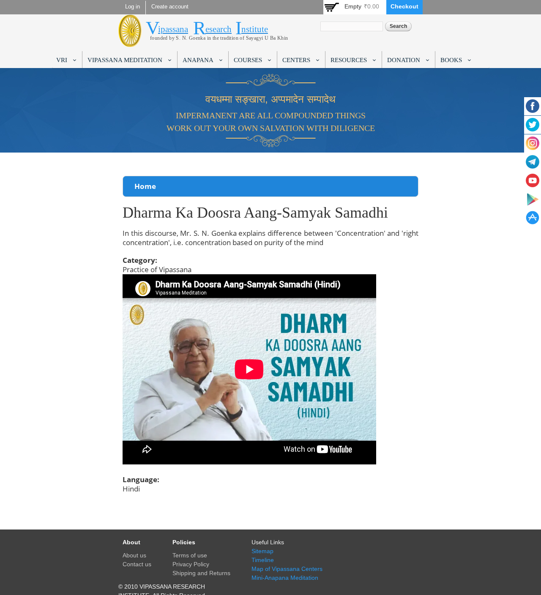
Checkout (404, 6)
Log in (132, 7)
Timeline (262, 560)
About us (134, 555)
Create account (170, 7)
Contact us (137, 564)
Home (145, 186)
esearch (218, 29)
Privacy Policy (190, 564)
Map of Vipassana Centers (286, 568)
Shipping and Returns (201, 573)
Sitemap (262, 551)
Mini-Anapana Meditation (284, 577)
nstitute (254, 29)
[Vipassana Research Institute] (130, 42)
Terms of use (189, 555)
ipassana (173, 29)
